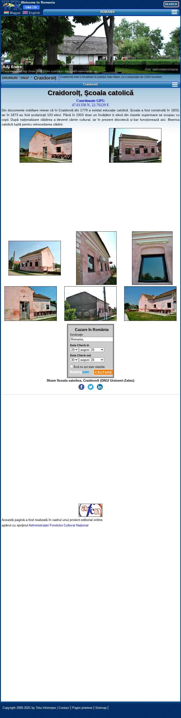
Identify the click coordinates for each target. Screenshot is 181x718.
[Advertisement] (91, 197)
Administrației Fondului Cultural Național (58, 525)
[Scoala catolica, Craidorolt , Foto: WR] (46, 145)
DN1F (25, 78)
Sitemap (101, 708)
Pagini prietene (82, 708)
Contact (64, 708)
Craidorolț (45, 78)
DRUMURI (10, 78)
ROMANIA (107, 12)
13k (31, 7)
